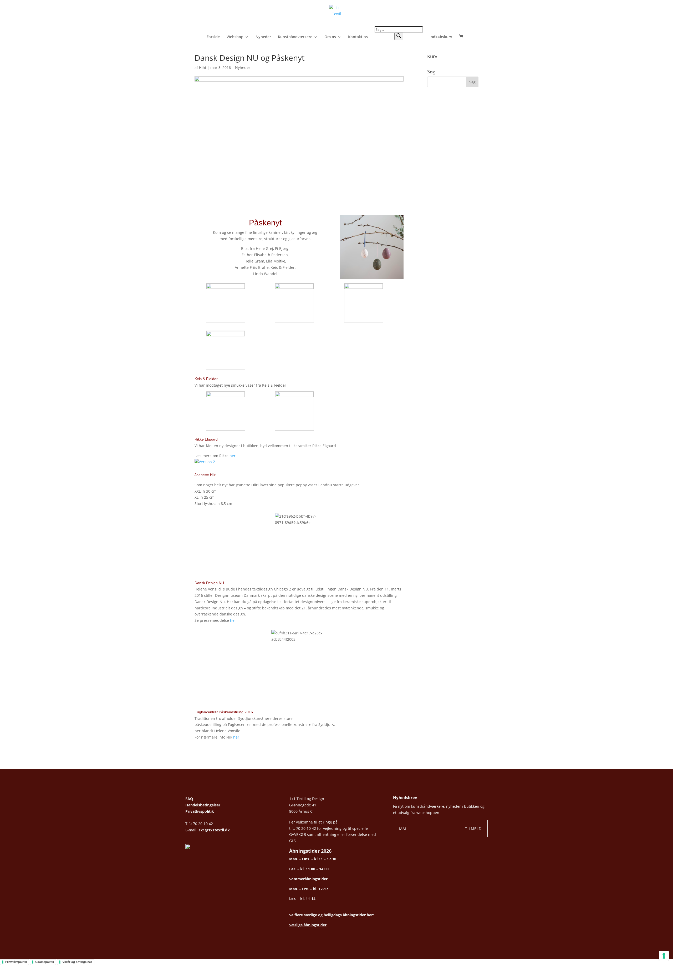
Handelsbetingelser (202, 804)
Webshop (235, 37)
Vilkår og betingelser (77, 962)
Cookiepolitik (44, 962)
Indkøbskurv (441, 37)
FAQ (189, 798)
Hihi (202, 67)
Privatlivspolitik (199, 811)
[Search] (398, 36)
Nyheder (263, 37)
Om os (330, 37)
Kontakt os (358, 37)
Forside (213, 37)
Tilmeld (473, 828)
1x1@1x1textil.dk (214, 829)
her (233, 455)
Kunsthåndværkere (295, 37)
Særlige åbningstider (308, 924)
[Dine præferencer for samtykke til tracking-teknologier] (664, 956)
